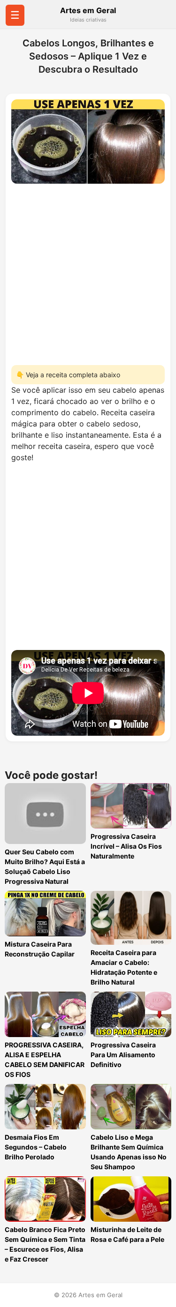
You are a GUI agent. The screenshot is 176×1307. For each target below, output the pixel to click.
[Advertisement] (88, 271)
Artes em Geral (88, 10)
